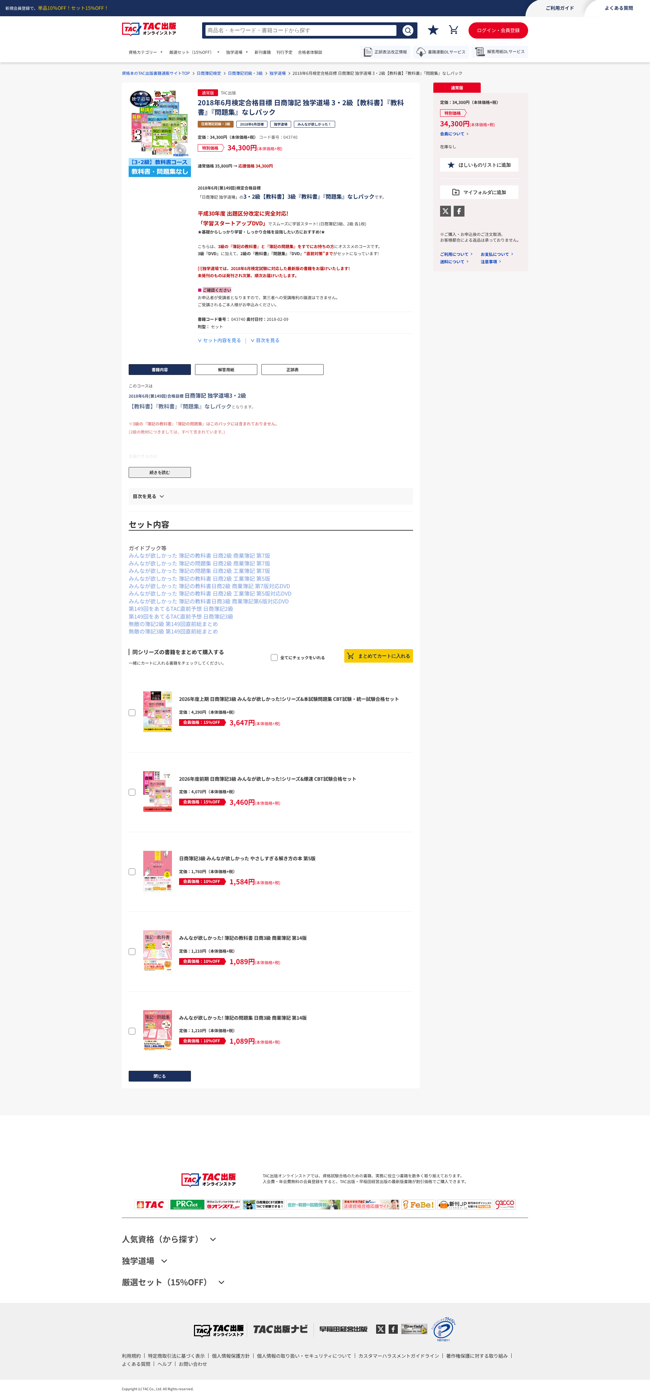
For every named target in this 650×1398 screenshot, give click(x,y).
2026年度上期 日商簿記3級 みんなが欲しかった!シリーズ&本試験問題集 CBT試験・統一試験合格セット (289, 698)
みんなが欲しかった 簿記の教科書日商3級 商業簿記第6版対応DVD (209, 601)
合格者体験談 (310, 52)
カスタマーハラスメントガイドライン (399, 1355)
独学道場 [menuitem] (234, 52)
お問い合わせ (193, 1363)
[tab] (457, 88)
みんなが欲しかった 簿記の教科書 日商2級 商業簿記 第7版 (199, 555)
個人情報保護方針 (231, 1355)
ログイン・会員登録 (498, 30)
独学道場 (277, 73)
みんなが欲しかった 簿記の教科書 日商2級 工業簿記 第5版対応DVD (210, 593)
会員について (452, 133)
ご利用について (454, 254)
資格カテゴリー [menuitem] (143, 52)
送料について (452, 261)
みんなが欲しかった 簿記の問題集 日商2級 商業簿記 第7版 (199, 563)
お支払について (495, 254)
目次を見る (268, 340)
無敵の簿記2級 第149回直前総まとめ (173, 624)
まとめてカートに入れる (384, 656)
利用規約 (131, 1355)
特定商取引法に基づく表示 (176, 1355)
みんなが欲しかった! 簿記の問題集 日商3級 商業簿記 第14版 (243, 1017)
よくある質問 (136, 1363)
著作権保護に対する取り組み (477, 1355)
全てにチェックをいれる (302, 657)
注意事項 (489, 261)
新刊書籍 (263, 52)
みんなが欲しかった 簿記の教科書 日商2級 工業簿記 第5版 (199, 578)
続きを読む (160, 472)
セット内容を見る (222, 340)
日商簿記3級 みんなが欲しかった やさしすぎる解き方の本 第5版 (247, 858)
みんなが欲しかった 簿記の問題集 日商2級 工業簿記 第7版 (199, 571)
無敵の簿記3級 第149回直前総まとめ (173, 631)
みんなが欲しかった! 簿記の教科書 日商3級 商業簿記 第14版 (243, 937)
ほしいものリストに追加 (485, 165)
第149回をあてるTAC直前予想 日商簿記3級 (181, 616)
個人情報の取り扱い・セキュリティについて (304, 1355)
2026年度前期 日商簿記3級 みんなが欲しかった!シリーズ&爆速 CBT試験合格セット (267, 778)
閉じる (160, 1076)
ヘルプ (164, 1363)
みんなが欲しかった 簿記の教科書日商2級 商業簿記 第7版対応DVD (209, 586)
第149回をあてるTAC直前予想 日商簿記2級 (181, 608)
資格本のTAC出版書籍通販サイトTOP (156, 73)
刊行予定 (284, 52)
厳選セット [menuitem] (191, 52)
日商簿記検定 (209, 73)
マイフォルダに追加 (484, 192)
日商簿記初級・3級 (245, 73)
